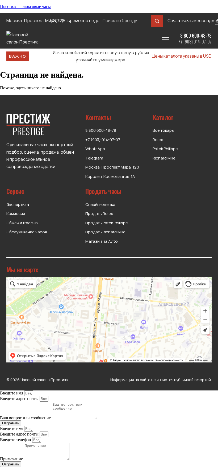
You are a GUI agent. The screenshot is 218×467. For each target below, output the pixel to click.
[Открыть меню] (166, 38)
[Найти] (157, 21)
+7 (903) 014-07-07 (195, 41)
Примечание (12, 459)
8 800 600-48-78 (196, 36)
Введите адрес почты (20, 398)
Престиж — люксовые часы (25, 6)
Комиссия (15, 213)
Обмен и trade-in (22, 223)
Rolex (158, 139)
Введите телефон (16, 439)
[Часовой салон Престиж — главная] (79, 38)
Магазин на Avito (101, 241)
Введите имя (12, 393)
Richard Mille (164, 158)
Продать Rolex (99, 213)
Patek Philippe (165, 148)
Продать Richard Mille (105, 232)
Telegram (94, 158)
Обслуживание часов (26, 232)
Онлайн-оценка (100, 204)
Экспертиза (17, 204)
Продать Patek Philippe (106, 223)
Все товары (163, 130)
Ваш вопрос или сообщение (26, 418)
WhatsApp (95, 148)
